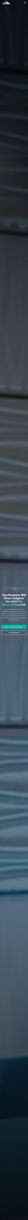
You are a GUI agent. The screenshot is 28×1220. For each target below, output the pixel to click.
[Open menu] (24, 2)
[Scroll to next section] (14, 1217)
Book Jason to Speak (14, 627)
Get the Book (14, 633)
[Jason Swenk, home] (6, 2)
